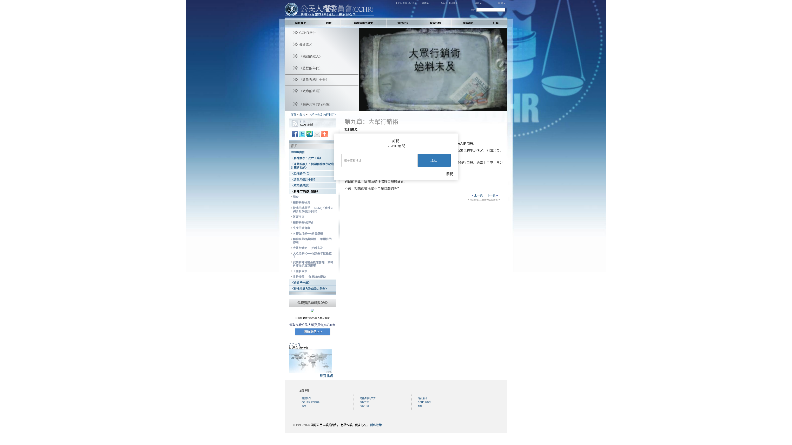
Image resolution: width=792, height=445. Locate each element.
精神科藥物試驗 (303, 222)
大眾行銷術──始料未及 (308, 247)
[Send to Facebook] (294, 133)
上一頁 (478, 195)
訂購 (424, 3)
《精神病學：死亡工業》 (307, 158)
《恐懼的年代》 (301, 173)
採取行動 (435, 23)
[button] (371, 108)
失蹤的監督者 (301, 228)
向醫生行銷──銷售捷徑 (308, 233)
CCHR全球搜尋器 (310, 402)
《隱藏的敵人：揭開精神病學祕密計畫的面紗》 (312, 166)
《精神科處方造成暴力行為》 (309, 288)
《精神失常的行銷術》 (323, 114)
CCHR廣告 (298, 152)
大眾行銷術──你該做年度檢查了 (312, 255)
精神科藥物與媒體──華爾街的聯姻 (312, 241)
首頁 (293, 114)
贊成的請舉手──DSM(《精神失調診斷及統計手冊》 (313, 209)
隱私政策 (376, 425)
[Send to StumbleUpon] (309, 133)
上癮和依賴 (300, 271)
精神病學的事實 (363, 23)
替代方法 (402, 23)
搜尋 (473, 10)
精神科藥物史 (301, 202)
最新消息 (468, 23)
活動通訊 (422, 398)
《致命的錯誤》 (301, 185)
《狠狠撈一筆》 (301, 282)
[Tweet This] (302, 133)
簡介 (296, 196)
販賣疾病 (298, 216)
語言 (477, 3)
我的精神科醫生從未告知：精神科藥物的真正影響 (313, 264)
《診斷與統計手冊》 (304, 179)
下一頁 (491, 195)
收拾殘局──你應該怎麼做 (309, 276)
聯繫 (501, 3)
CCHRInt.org (448, 2)
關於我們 (300, 23)
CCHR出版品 (424, 402)
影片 (328, 23)
